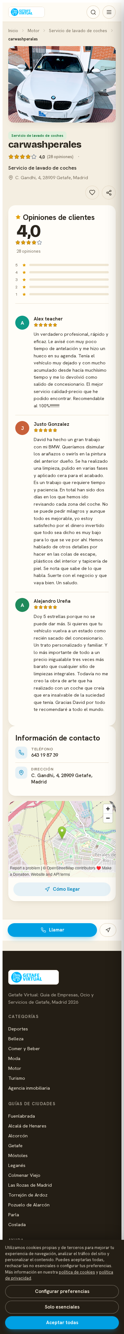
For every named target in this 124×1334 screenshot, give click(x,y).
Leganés (16, 1165)
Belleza (16, 1039)
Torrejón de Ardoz (27, 1195)
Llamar (56, 930)
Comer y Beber (24, 1048)
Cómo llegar (66, 889)
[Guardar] (92, 193)
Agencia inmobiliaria (29, 1088)
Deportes (18, 1029)
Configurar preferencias (62, 1291)
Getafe (15, 1145)
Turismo (16, 1078)
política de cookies (77, 1272)
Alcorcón (18, 1136)
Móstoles (18, 1155)
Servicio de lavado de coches (78, 30)
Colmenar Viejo (24, 1175)
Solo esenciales (62, 1307)
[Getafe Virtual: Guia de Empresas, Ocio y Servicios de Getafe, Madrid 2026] (26, 12)
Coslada (17, 1224)
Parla (13, 1214)
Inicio (13, 30)
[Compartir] (109, 193)
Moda (14, 1058)
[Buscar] (93, 12)
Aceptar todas (62, 1322)
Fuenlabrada (21, 1116)
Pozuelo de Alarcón (29, 1205)
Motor (33, 30)
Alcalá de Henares (27, 1126)
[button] (62, 84)
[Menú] (109, 12)
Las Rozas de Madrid (30, 1185)
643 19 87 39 (44, 755)
